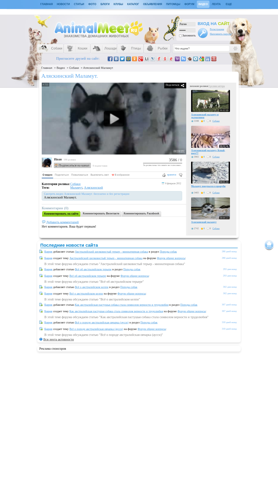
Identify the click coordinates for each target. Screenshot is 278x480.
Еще (229, 4)
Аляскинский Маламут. (98, 67)
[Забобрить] (189, 58)
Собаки (74, 67)
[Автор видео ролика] (47, 163)
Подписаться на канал (74, 165)
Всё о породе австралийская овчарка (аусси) (102, 322)
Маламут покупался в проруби (208, 186)
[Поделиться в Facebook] (110, 58)
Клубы (118, 4)
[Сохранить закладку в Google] (201, 58)
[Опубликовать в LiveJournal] (152, 58)
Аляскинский (93, 187)
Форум (189, 4)
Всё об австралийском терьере (93, 269)
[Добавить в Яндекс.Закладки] (165, 58)
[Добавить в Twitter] (122, 58)
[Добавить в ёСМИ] (171, 58)
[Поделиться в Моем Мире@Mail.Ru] (128, 58)
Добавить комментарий (62, 222)
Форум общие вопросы (171, 258)
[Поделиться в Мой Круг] (195, 58)
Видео (203, 4)
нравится (171, 174)
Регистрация (217, 29)
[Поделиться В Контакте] (116, 58)
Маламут (76, 187)
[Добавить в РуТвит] (183, 58)
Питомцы (173, 4)
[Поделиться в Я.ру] (159, 58)
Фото (92, 4)
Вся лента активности (58, 339)
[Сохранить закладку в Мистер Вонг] (213, 58)
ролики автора (217, 86)
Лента (216, 4)
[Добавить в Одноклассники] (134, 58)
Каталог (133, 4)
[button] (47, 175)
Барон (48, 251)
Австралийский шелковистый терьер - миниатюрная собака (111, 251)
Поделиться (172, 84)
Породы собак (168, 251)
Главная (46, 67)
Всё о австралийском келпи (91, 287)
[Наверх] (269, 245)
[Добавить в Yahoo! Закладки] (177, 58)
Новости (63, 4)
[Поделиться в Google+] (140, 58)
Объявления (152, 4)
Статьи (79, 4)
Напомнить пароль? (221, 33)
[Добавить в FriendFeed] (207, 58)
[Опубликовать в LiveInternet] (146, 58)
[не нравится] (180, 175)
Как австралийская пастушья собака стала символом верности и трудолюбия (122, 304)
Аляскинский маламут (204, 222)
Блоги (105, 4)
